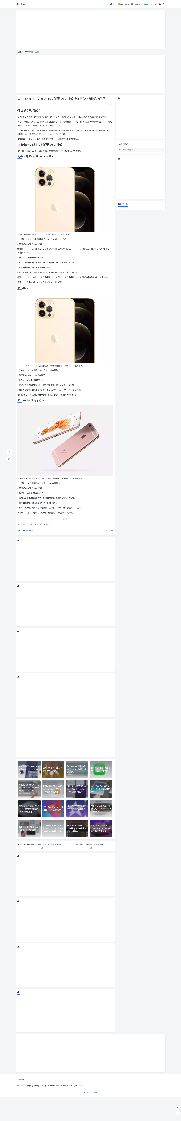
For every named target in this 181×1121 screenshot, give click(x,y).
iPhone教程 (28, 52)
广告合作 (43, 1085)
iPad (31, 524)
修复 (46, 524)
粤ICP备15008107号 (77, 1085)
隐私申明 (27, 1085)
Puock (95, 1092)
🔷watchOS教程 (150, 4)
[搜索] (163, 4)
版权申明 (35, 1085)
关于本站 (19, 1085)
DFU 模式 (23, 524)
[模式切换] (160, 4)
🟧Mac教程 (122, 4)
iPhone (38, 524)
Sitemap (51, 1085)
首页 (19, 52)
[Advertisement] (90, 29)
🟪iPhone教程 (136, 4)
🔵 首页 (113, 4)
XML (58, 1085)
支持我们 (64, 1085)
